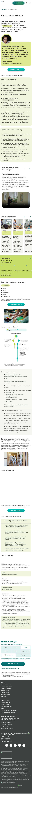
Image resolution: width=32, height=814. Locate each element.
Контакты (3, 696)
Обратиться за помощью (8, 716)
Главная (4, 9)
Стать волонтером (12, 9)
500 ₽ (16, 647)
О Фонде (3, 683)
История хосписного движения (8, 710)
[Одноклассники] (11, 745)
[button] (28, 168)
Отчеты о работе (6, 688)
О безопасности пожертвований (9, 668)
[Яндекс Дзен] (19, 745)
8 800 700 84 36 (5, 722)
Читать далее (5, 251)
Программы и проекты (6, 706)
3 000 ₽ (6, 651)
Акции (2, 708)
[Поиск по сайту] (26, 3)
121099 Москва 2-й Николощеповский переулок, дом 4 (14, 733)
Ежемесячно (10, 655)
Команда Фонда (5, 690)
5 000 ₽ (16, 651)
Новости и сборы (5, 704)
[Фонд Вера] (6, 752)
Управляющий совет (6, 684)
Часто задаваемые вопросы (8, 712)
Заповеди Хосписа (5, 694)
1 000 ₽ (26, 647)
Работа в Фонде (5, 692)
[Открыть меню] (30, 3)
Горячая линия (4, 718)
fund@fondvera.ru (10, 675)
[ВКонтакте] (15, 745)
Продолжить (12, 663)
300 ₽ (6, 647)
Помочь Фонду (5, 700)
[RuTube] (23, 745)
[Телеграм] (6, 745)
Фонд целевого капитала (7, 728)
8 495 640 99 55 (19, 676)
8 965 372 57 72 (10, 676)
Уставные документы (6, 686)
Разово (23, 655)
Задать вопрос (5, 726)
